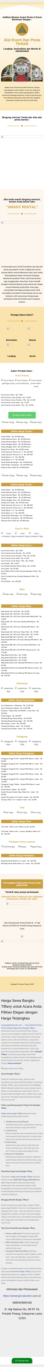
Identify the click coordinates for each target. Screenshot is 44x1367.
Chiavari (37, 1085)
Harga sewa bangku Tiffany (12, 1113)
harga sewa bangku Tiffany (21, 1177)
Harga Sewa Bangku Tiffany (24, 1028)
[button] (3, 383)
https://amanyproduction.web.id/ (22, 1295)
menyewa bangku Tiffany (21, 1271)
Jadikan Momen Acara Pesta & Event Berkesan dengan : (22, 18)
